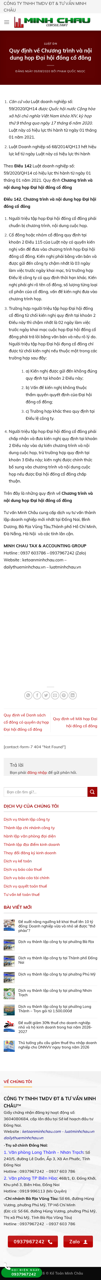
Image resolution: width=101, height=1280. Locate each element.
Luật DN (50, 43)
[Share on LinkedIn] (73, 695)
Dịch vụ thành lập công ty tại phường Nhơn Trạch (55, 992)
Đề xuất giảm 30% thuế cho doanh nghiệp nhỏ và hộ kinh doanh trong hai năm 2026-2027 (55, 1027)
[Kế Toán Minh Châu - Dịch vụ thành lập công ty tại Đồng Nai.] (52, 22)
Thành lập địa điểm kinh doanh (32, 844)
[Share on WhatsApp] (28, 695)
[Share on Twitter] (46, 695)
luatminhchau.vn (79, 1131)
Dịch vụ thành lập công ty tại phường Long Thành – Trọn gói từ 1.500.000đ (54, 1008)
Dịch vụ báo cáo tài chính (26, 877)
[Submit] (92, 792)
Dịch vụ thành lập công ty (27, 819)
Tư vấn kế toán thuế (22, 894)
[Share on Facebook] (37, 695)
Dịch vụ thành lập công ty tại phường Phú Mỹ (57, 974)
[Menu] (7, 22)
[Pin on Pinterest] (64, 695)
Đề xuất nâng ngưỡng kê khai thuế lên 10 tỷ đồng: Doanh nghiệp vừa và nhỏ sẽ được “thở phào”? (56, 926)
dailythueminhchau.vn (23, 1137)
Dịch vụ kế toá (16, 860)
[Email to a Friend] (55, 695)
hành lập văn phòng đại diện (30, 836)
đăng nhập (37, 772)
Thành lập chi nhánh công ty (29, 827)
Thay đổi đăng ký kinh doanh (30, 852)
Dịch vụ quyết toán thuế (25, 886)
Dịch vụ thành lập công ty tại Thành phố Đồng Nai (57, 960)
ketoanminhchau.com (41, 1131)
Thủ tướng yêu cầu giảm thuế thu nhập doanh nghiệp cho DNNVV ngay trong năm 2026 (57, 1045)
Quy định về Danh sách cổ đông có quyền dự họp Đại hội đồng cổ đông (26, 722)
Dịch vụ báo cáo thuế (23, 869)
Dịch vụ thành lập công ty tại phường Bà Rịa (56, 942)
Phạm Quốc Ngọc (71, 71)
